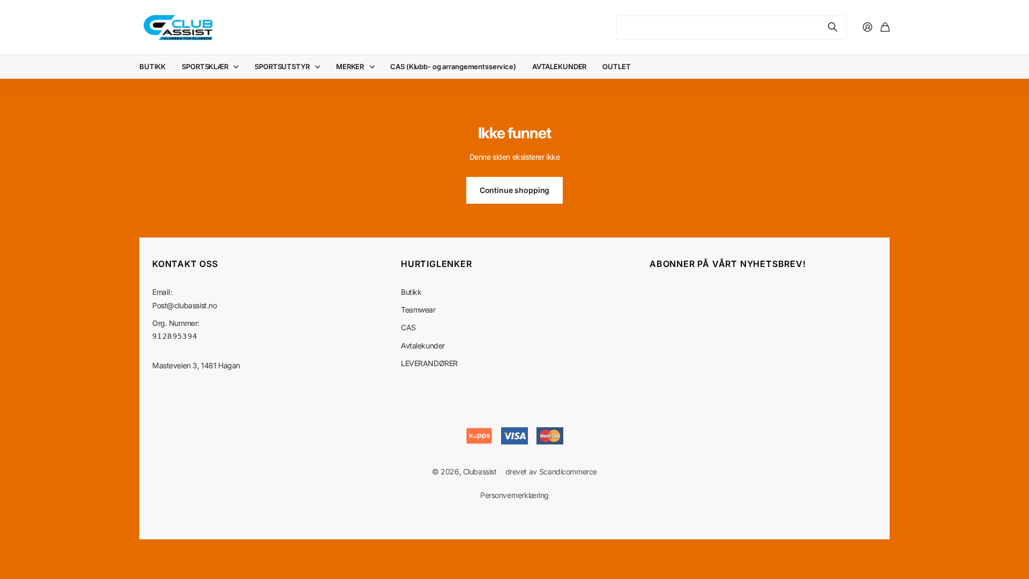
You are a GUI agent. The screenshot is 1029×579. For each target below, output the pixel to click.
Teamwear (418, 309)
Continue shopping (515, 190)
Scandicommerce (568, 471)
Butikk (411, 291)
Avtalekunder (423, 345)
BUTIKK (152, 66)
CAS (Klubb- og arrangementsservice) (453, 66)
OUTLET (616, 66)
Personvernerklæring (514, 495)
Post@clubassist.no (184, 305)
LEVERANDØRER (429, 363)
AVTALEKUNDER (559, 66)
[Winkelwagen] (885, 27)
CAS (408, 327)
